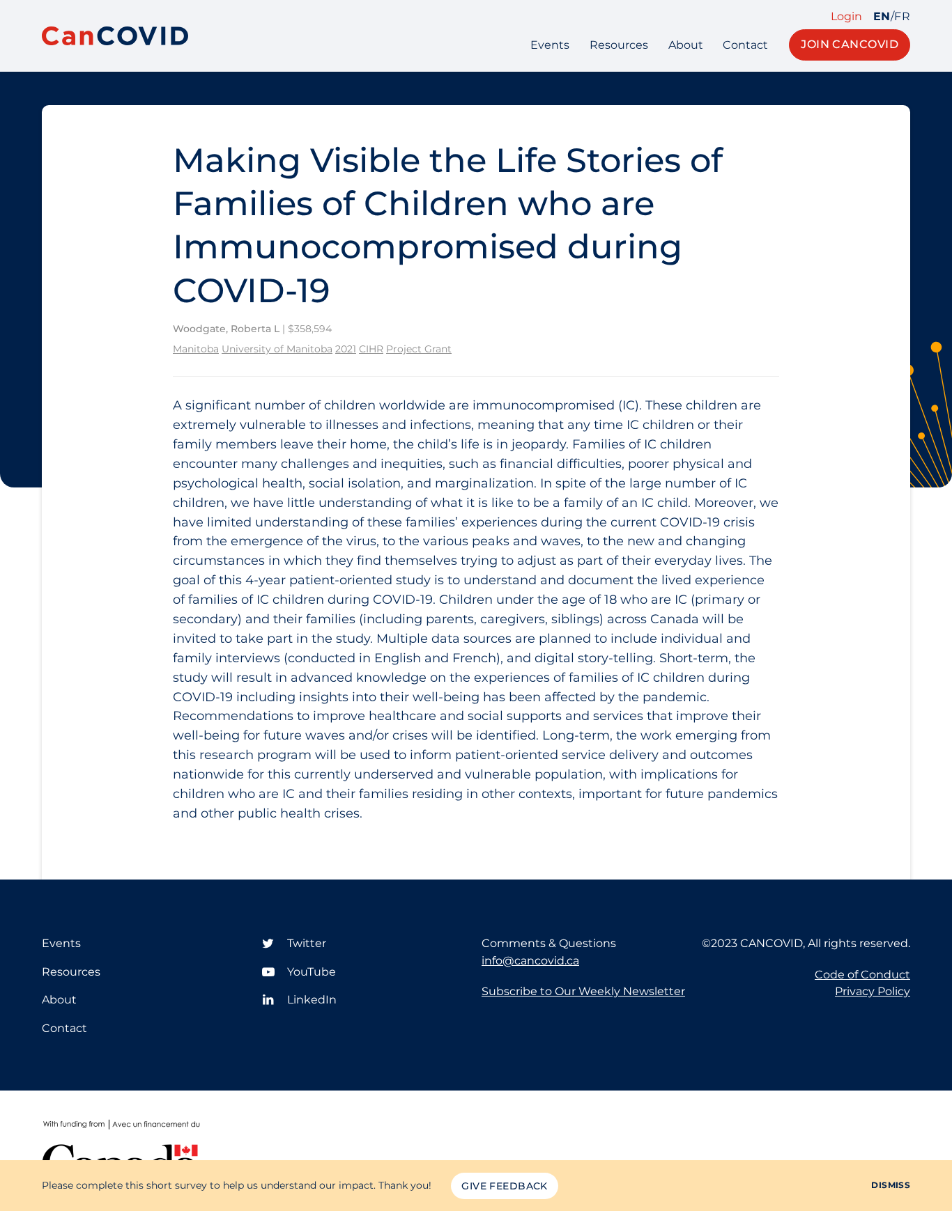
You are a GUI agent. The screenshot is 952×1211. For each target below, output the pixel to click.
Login (846, 16)
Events (549, 45)
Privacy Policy (872, 991)
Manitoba (196, 349)
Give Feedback (504, 1186)
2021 (345, 349)
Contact (745, 45)
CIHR (371, 349)
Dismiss (890, 1185)
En (882, 16)
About (685, 45)
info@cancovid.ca (530, 960)
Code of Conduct (862, 974)
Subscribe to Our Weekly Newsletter (583, 991)
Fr (902, 16)
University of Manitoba (277, 349)
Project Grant (419, 349)
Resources (619, 45)
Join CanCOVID (849, 44)
